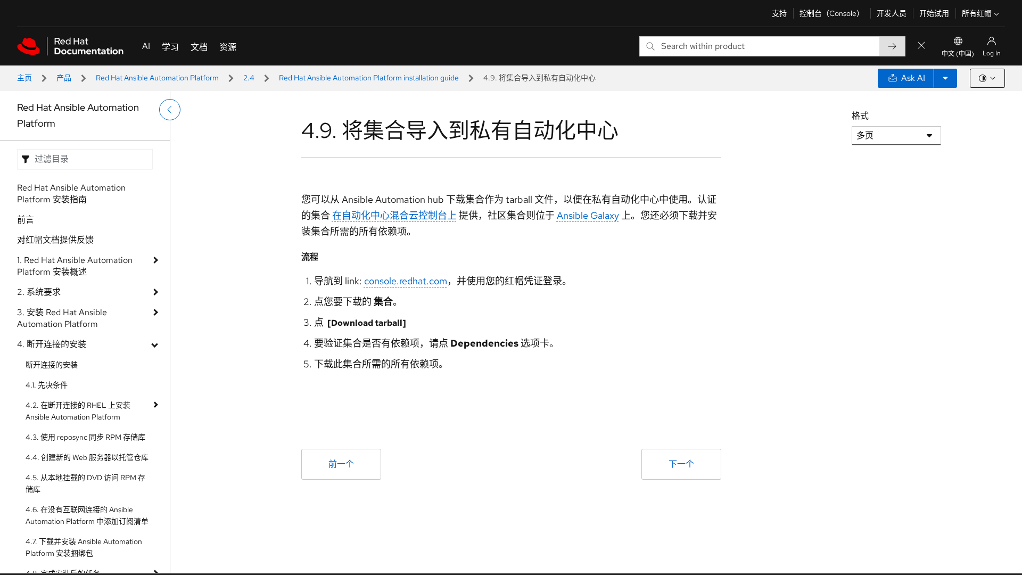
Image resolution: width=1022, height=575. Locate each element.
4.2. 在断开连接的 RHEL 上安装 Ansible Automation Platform (78, 411)
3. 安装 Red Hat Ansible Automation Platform (62, 318)
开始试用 (934, 13)
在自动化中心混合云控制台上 (394, 215)
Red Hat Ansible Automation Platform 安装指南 (71, 193)
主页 (24, 78)
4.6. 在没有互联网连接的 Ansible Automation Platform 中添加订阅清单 (87, 515)
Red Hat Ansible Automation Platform (157, 78)
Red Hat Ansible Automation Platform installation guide (369, 78)
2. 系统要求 (39, 292)
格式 (860, 115)
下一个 (681, 464)
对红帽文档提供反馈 (55, 239)
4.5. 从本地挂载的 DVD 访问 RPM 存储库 (85, 483)
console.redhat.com (405, 281)
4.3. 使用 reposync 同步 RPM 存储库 (85, 437)
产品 (63, 78)
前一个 (341, 464)
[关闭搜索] (921, 46)
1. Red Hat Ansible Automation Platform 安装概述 (75, 265)
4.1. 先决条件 (47, 385)
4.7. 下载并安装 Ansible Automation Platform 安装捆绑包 (84, 547)
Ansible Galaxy (588, 215)
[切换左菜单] (169, 109)
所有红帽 (977, 13)
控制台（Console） (832, 13)
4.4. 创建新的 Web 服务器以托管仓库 (87, 457)
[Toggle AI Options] (945, 78)
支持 (779, 13)
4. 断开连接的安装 (51, 344)
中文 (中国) (958, 54)
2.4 (248, 78)
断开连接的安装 (52, 364)
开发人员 (891, 13)
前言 (25, 219)
